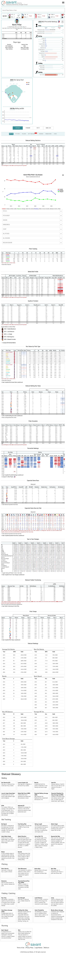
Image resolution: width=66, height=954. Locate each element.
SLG (2, 547)
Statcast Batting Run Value (33, 386)
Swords (20, 852)
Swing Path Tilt (39, 836)
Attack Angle (54, 824)
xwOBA (2, 551)
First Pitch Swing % (5, 567)
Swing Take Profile (25, 47)
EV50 (2, 805)
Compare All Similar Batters (9, 342)
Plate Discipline (33, 421)
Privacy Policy (30, 947)
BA (1, 544)
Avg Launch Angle (5, 558)
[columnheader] (3, 145)
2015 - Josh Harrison (9, 331)
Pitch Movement (22, 868)
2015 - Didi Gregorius (9, 336)
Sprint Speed (4, 930)
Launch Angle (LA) (23, 782)
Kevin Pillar (17, 25)
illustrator (9, 44)
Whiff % (2, 564)
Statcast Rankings (33, 643)
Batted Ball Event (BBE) (24, 793)
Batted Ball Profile (33, 271)
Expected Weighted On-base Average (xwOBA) (57, 794)
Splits (38, 128)
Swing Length (38, 824)
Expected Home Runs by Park (33, 508)
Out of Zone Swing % (5, 562)
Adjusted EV (21, 805)
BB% (2, 571)
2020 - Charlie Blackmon (10, 329)
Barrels (36, 782)
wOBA (2, 550)
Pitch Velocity (5, 868)
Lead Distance (38, 898)
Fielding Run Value (23, 910)
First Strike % (3, 565)
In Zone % (3, 560)
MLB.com (46, 947)
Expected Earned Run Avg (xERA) (23, 881)
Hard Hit (53, 782)
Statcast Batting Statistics (33, 140)
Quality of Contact (33, 301)
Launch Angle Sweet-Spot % (6, 555)
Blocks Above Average (57, 910)
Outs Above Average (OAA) (6, 910)
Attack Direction (22, 836)
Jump (52, 898)
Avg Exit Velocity (4, 554)
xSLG (2, 549)
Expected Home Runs (33, 480)
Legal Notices (39, 947)
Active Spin (37, 868)
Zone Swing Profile (25, 49)
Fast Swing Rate (22, 824)
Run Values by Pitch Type (33, 346)
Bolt (19, 930)
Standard (28, 128)
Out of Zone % (4, 561)
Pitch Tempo (33, 611)
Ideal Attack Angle (6, 836)
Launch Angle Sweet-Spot (8, 793)
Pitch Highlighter (9, 46)
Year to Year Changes (33, 539)
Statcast (17, 128)
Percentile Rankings (33, 448)
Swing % (2, 568)
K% (1, 569)
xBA (2, 546)
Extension (4, 881)
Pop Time (3, 898)
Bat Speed (4, 824)
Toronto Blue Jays (18, 28)
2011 (6, 28)
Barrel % (3, 557)
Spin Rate (53, 868)
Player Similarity (9, 49)
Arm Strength (21, 898)
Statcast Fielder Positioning (33, 580)
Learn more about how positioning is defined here (11, 604)
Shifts (24, 46)
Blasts (3, 852)
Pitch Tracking (33, 249)
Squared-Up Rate (55, 836)
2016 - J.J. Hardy (8, 334)
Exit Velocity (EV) (5, 782)
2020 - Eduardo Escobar (10, 339)
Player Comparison (9, 47)
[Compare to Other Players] (59, 21)
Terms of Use (21, 947)
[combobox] (33, 10)
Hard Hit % (3, 553)
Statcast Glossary (11, 774)
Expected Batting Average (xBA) (41, 794)
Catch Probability (39, 910)
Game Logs (48, 128)
